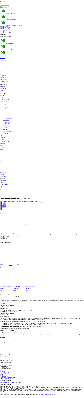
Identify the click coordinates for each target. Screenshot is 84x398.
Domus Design (7, 117)
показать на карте (13, 311)
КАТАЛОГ (2, 58)
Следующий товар (11, 195)
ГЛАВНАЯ (5, 104)
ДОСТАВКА (5, 31)
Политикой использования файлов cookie (47, 394)
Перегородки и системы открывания (7, 71)
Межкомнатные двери (9, 109)
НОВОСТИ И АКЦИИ (7, 125)
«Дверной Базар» (9, 43)
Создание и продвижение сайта (6, 382)
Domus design (3, 79)
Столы (1, 65)
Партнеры (7, 123)
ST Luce (8, 211)
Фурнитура (2, 69)
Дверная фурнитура (4, 376)
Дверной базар (3, 75)
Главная (2, 187)
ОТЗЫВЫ (5, 127)
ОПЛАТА (5, 30)
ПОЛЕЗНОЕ (5, 129)
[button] (24, 107)
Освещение (2, 67)
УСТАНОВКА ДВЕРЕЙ (7, 32)
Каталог (2, 189)
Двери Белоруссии (4, 81)
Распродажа (2, 73)
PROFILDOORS (3, 176)
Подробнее (2, 303)
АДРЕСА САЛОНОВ (7, 131)
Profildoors (2, 77)
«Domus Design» (9, 49)
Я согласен (2, 396)
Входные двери (3, 60)
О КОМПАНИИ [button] (6, 120)
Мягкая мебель (3, 63)
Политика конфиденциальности (6, 378)
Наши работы (7, 122)
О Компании (7, 121)
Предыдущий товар (4, 195)
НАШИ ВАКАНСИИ (7, 133)
